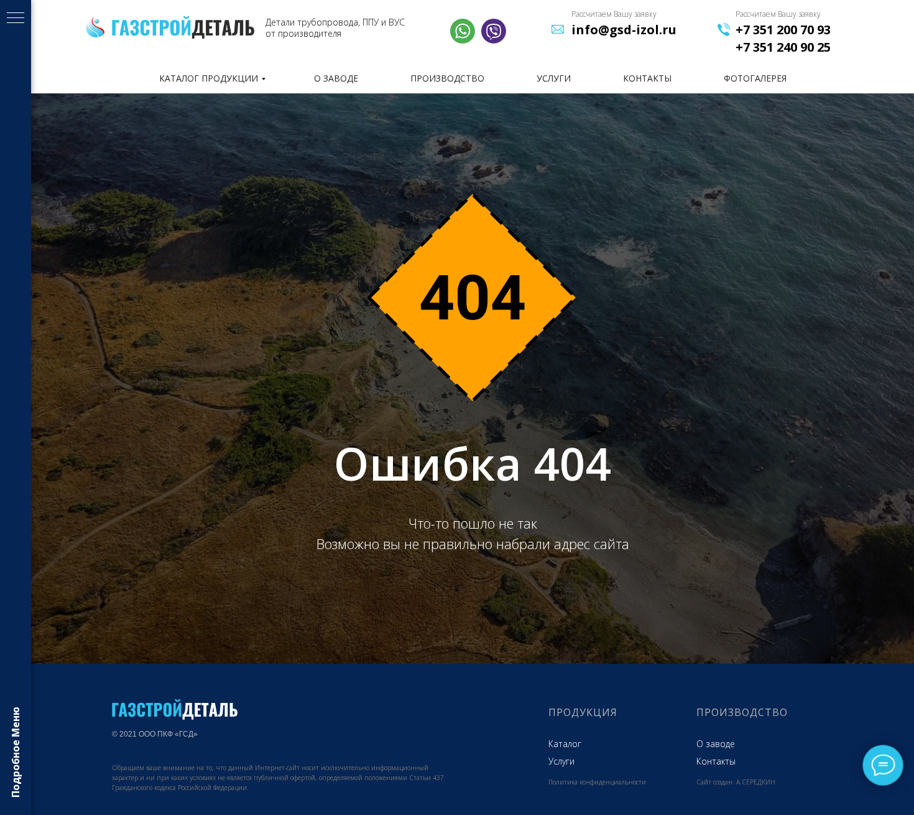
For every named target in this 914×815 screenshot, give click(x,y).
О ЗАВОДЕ (336, 78)
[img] (183, 27)
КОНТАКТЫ (647, 78)
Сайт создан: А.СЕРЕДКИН (735, 782)
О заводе (715, 744)
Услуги (561, 761)
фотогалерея (755, 78)
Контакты (716, 761)
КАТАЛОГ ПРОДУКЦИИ (208, 78)
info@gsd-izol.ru (623, 29)
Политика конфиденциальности (597, 782)
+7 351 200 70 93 (783, 29)
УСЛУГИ (554, 78)
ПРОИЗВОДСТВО (447, 78)
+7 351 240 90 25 (783, 47)
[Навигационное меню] (15, 18)
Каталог (564, 744)
